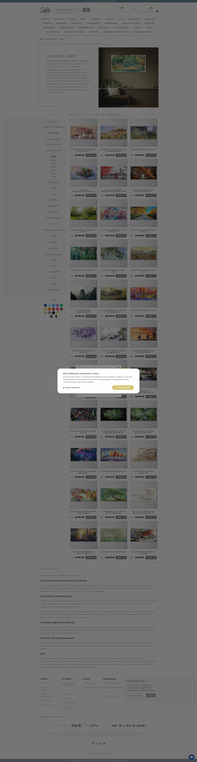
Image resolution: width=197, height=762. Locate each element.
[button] (71, 387)
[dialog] (98, 380)
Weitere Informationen (86, 382)
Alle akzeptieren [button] (123, 387)
